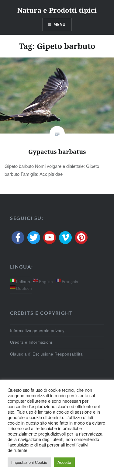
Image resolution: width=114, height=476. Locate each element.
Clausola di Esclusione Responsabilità (46, 354)
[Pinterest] (81, 237)
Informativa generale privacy (37, 330)
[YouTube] (49, 237)
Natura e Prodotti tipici (57, 10)
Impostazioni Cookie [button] (29, 462)
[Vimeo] (65, 237)
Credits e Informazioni (31, 342)
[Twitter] (33, 237)
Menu (60, 24)
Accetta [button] (64, 462)
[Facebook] (18, 237)
